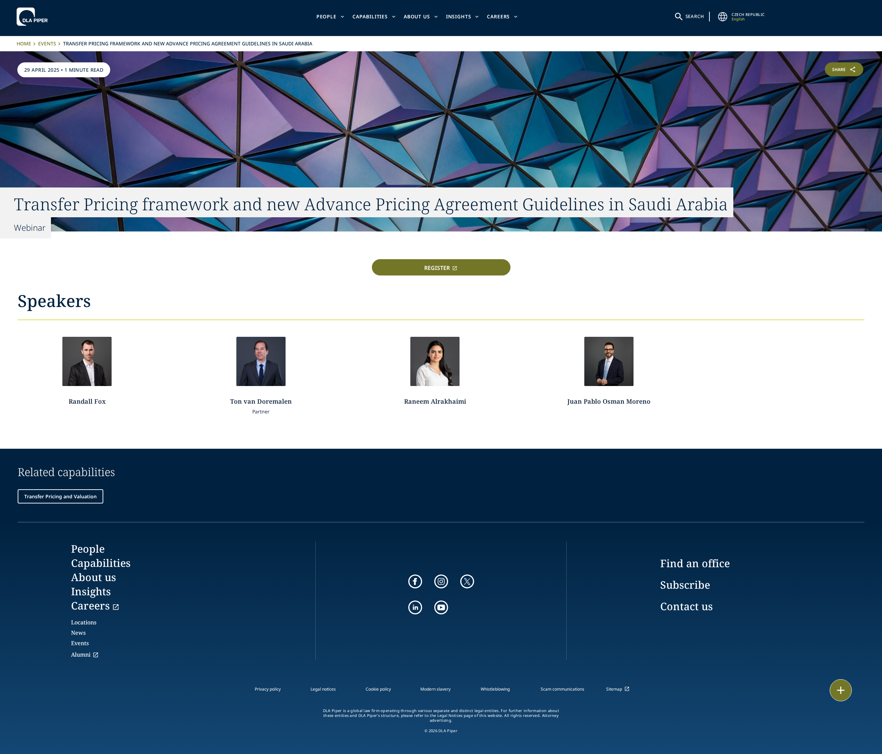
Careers (498, 16)
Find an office (695, 563)
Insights (458, 16)
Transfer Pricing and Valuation (60, 496)
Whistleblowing (495, 689)
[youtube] (441, 607)
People (326, 16)
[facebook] (415, 581)
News (78, 633)
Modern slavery (435, 689)
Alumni (80, 654)
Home (24, 43)
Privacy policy (268, 689)
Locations (83, 622)
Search (694, 16)
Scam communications (562, 689)
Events (47, 43)
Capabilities (370, 16)
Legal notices (323, 689)
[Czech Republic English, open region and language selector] (722, 16)
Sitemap (614, 689)
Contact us (686, 606)
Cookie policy (378, 689)
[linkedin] (415, 607)
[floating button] (841, 690)
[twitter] (467, 581)
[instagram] (441, 581)
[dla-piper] (34, 16)
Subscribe (685, 585)
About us (417, 16)
